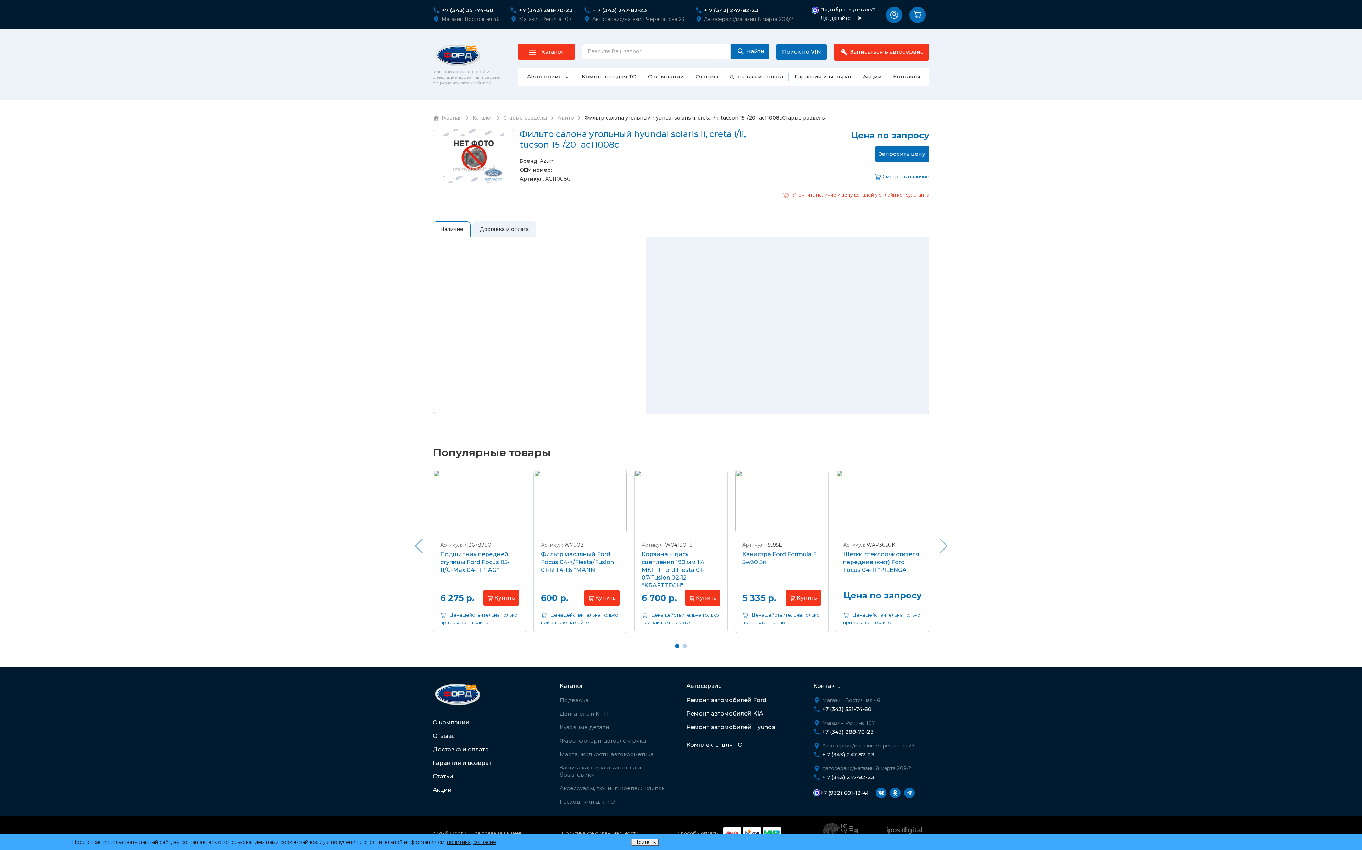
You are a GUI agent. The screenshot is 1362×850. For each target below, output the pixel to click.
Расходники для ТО (587, 801)
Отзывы (444, 736)
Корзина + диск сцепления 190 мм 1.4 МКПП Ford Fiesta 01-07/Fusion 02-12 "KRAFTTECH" (673, 570)
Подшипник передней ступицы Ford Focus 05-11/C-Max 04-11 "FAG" (475, 562)
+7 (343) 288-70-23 (546, 10)
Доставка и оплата (461, 749)
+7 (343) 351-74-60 (467, 10)
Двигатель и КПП (584, 713)
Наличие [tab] (451, 229)
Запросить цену (902, 153)
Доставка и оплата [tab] (504, 229)
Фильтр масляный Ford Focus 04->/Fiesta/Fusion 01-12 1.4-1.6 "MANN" (577, 562)
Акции (442, 789)
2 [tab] (685, 646)
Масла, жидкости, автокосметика (607, 754)
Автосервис (703, 686)
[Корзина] (917, 15)
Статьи (443, 776)
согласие (484, 842)
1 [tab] (677, 646)
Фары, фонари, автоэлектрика (603, 740)
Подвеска (574, 700)
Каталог (571, 686)
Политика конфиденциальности (600, 833)
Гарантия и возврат (462, 763)
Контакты (827, 686)
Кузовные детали (584, 727)
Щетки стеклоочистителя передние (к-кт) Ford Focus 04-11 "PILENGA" (881, 562)
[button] (894, 15)
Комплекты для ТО (714, 744)
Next (943, 546)
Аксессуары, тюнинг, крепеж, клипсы (613, 788)
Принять (645, 842)
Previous (418, 546)
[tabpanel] (479, 557)
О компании (451, 722)
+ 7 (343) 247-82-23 (619, 10)
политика (459, 842)
